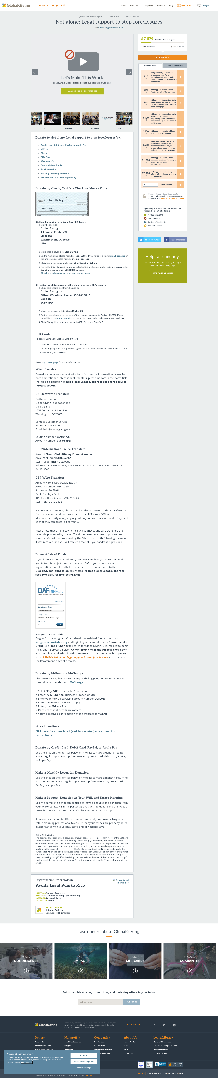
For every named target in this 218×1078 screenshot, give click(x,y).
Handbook (68, 1049)
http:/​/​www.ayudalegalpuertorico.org (62, 895)
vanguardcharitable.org (51, 642)
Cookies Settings (84, 1067)
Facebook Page (53, 898)
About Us (130, 1037)
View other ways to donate (172, 198)
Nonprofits (134, 5)
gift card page (50, 362)
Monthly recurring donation (55, 173)
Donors (40, 1037)
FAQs (126, 1049)
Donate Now (162, 57)
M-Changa (76, 682)
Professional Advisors (44, 1049)
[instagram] (164, 1025)
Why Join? (68, 1045)
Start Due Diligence (72, 1042)
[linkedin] (174, 1025)
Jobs (126, 1045)
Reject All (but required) (84, 1061)
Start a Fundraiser (163, 273)
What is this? (59, 601)
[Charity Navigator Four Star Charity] (142, 1064)
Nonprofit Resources (162, 1042)
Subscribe (132, 1002)
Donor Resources (161, 1049)
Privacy (150, 1073)
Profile (51, 900)
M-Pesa (44, 149)
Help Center (133, 1025)
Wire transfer (48, 161)
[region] (52, 1062)
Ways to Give (40, 1042)
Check (44, 153)
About (123, 5)
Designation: (43, 614)
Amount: (41, 622)
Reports (69, 128)
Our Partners (99, 1045)
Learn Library (163, 1037)
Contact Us (128, 1053)
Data (181, 1073)
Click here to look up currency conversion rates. (65, 273)
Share (121, 128)
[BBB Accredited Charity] (161, 1064)
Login (206, 5)
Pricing (171, 1073)
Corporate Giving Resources (165, 1045)
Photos (95, 128)
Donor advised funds (51, 165)
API (176, 1073)
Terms (164, 1073)
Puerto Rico (114, 16)
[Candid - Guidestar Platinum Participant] (150, 1064)
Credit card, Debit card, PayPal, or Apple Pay (63, 145)
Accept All (84, 1055)
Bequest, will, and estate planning (58, 177)
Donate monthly (175, 65)
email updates (117, 255)
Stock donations (49, 169)
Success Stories (160, 1053)
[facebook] (154, 1025)
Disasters (161, 5)
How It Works (129, 1042)
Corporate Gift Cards (103, 1049)
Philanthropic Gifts (43, 1045)
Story (43, 128)
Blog (171, 5)
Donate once (150, 66)
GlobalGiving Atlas (102, 1053)
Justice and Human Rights (91, 16)
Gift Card (45, 157)
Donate (50, 5)
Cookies (157, 1073)
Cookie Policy (26, 1062)
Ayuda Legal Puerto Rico (110, 27)
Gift (186, 5)
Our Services (99, 1042)
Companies (148, 5)
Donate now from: (45, 607)
